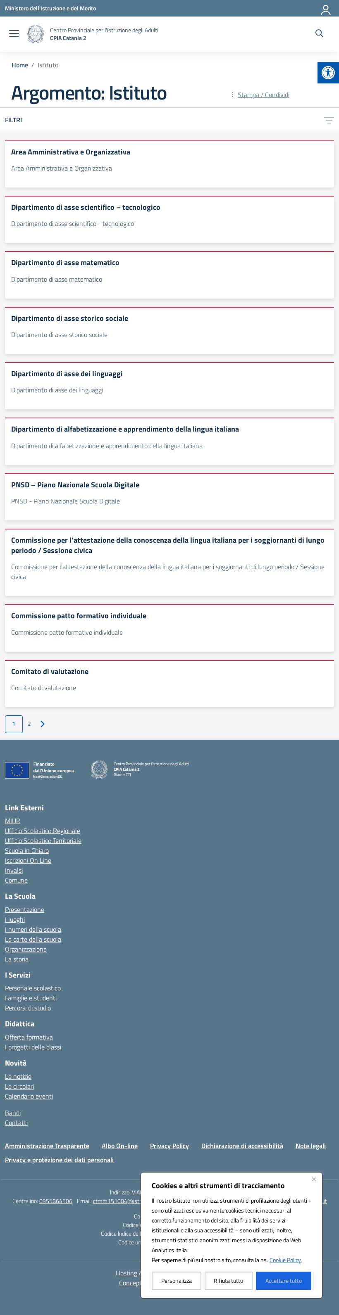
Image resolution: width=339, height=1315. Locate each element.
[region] (231, 1235)
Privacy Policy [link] (169, 1146)
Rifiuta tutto (228, 1280)
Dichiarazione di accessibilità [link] (242, 1146)
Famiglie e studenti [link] (31, 998)
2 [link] (29, 723)
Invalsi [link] (14, 870)
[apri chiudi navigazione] (14, 34)
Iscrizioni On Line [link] (28, 860)
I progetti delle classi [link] (33, 1047)
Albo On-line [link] (120, 1146)
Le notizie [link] (18, 1076)
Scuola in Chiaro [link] (27, 850)
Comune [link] (16, 880)
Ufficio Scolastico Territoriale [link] (43, 840)
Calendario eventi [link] (29, 1096)
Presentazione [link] (24, 909)
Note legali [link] (311, 1146)
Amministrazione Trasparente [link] (47, 1146)
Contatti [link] (16, 1122)
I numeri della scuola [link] (33, 929)
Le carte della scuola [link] (33, 939)
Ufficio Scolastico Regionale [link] (42, 831)
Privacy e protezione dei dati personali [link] (59, 1160)
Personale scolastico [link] (33, 988)
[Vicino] (314, 1179)
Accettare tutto (283, 1280)
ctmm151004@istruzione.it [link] (127, 1200)
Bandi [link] (13, 1113)
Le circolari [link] (19, 1086)
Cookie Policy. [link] (286, 1260)
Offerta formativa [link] (29, 1037)
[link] (328, 72)
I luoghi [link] (15, 919)
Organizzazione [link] (26, 949)
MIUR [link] (12, 821)
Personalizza (176, 1280)
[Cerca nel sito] (319, 34)
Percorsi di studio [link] (28, 1008)
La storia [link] (17, 959)
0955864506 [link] (55, 1200)
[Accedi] (326, 8)
